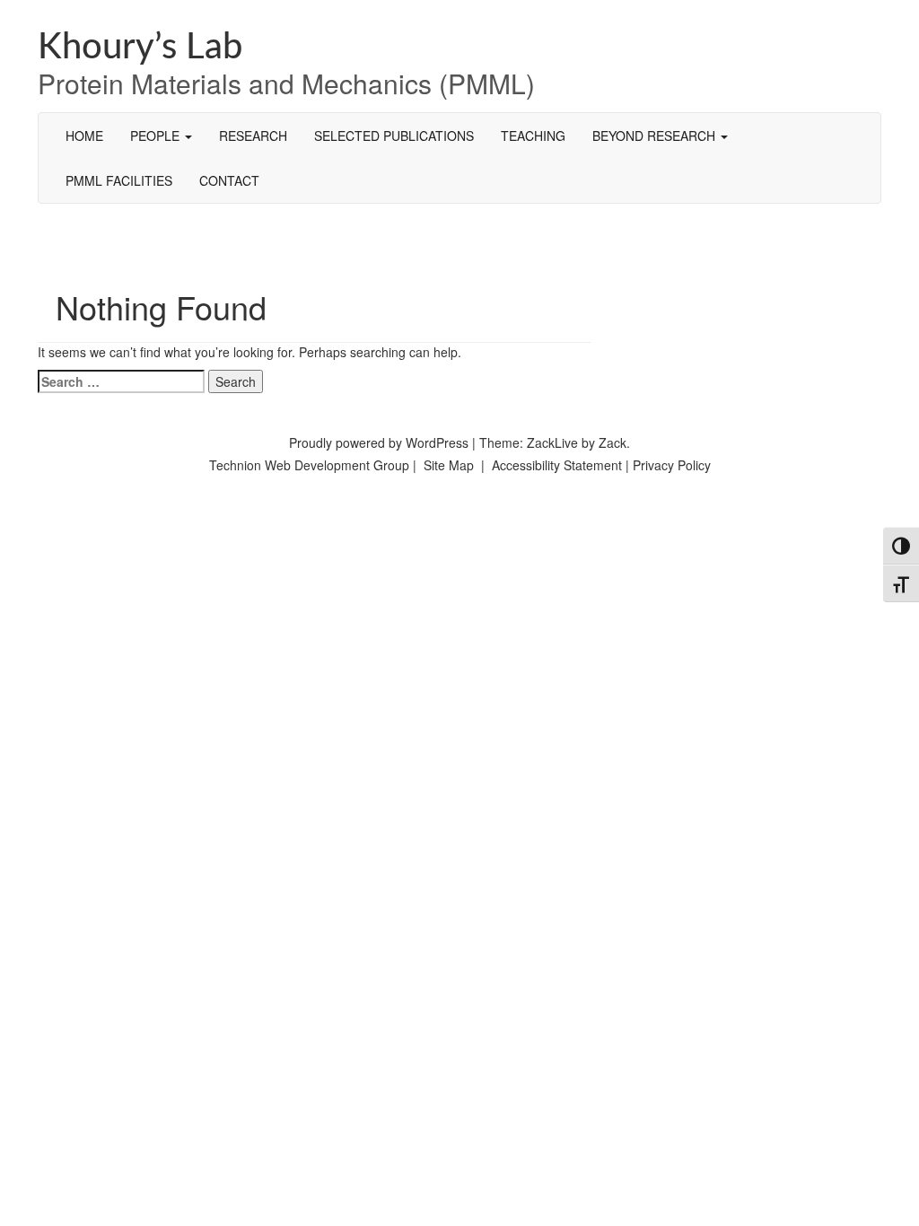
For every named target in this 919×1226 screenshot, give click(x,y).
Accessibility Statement (559, 465)
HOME (84, 135)
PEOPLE (156, 135)
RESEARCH (253, 135)
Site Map (449, 465)
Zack (612, 442)
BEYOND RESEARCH (655, 135)
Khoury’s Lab (140, 48)
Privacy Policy (672, 465)
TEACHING (533, 135)
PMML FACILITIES (119, 180)
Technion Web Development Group (309, 465)
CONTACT (229, 180)
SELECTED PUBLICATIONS (394, 135)
